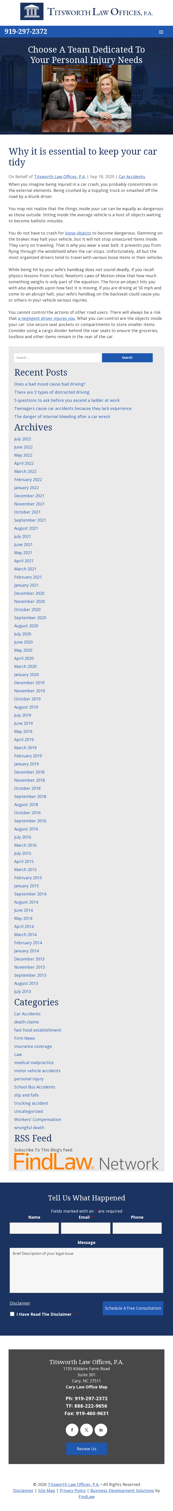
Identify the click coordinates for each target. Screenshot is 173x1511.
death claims (26, 1022)
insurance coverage (33, 1046)
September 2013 (30, 975)
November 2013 (29, 967)
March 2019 (25, 747)
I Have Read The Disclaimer (45, 1314)
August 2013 (26, 983)
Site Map (46, 1490)
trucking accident (31, 1103)
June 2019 (23, 723)
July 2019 (22, 715)
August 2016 (26, 829)
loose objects (78, 233)
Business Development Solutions (122, 1490)
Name (34, 1217)
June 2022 (23, 447)
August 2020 (26, 625)
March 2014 (25, 934)
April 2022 (24, 463)
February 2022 (28, 479)
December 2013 (29, 959)
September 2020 (30, 617)
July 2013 (22, 991)
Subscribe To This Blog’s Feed (43, 1150)
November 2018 (29, 780)
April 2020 (24, 658)
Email (86, 1217)
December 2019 (29, 682)
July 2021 (22, 536)
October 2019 (27, 699)
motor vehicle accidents (37, 1070)
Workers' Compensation (37, 1119)
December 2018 (29, 772)
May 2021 (23, 552)
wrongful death (29, 1127)
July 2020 (22, 634)
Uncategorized (28, 1111)
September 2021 (30, 520)
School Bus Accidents (34, 1087)
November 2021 (29, 504)
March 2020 (25, 666)
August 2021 (26, 528)
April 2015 (24, 861)
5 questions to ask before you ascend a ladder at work (67, 400)
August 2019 (26, 707)
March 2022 (25, 471)
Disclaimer (20, 1303)
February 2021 (28, 577)
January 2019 (26, 764)
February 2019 (28, 755)
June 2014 (23, 910)
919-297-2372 (26, 31)
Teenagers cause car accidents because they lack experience (73, 408)
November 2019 (29, 690)
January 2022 (26, 487)
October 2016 (27, 812)
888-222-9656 (90, 1405)
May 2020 (23, 650)
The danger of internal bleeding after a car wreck (62, 416)
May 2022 (23, 455)
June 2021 (23, 544)
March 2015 (25, 869)
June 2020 (23, 642)
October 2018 (27, 788)
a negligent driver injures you (46, 318)
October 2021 (27, 512)
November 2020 (29, 601)
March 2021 (25, 569)
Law (18, 1054)
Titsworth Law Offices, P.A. (60, 176)
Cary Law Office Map (86, 1387)
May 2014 (23, 918)
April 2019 (24, 739)
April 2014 (24, 926)
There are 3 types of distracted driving (51, 392)
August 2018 (26, 804)
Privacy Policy (73, 1490)
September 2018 (30, 796)
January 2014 (26, 950)
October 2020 (27, 609)
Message (86, 1242)
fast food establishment (37, 1030)
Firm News (24, 1038)
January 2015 (26, 885)
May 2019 (23, 731)
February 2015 (28, 877)
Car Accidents (132, 176)
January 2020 (26, 674)
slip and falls (26, 1095)
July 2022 (22, 439)
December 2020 (29, 593)
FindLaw (87, 1496)
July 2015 (22, 853)
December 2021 (29, 495)
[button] (161, 31)
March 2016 (25, 845)
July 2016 (22, 837)
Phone (137, 1217)
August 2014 (26, 902)
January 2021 (26, 585)
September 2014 (30, 894)
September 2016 (30, 820)
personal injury (28, 1078)
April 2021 (24, 560)
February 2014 (28, 942)
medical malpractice (34, 1062)
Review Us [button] (86, 1448)
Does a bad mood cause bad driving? (49, 384)
